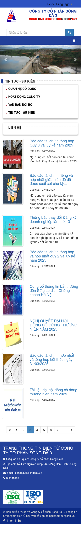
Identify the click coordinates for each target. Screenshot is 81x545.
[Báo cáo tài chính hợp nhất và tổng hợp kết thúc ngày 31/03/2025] (12, 368)
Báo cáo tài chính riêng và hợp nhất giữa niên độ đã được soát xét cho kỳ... (51, 179)
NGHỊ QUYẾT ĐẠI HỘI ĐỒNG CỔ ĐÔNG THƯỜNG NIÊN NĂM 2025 (53, 325)
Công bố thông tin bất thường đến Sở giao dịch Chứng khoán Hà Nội (54, 290)
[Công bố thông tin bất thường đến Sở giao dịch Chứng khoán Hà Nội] (12, 299)
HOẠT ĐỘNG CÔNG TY (24, 96)
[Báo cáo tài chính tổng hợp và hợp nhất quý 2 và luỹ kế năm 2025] (12, 265)
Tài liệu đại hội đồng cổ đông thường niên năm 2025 (53, 391)
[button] (6, 59)
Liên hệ (15, 127)
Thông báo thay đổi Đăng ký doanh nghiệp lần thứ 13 (53, 219)
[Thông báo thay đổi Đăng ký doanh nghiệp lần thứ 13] (12, 230)
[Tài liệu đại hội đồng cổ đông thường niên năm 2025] (12, 403)
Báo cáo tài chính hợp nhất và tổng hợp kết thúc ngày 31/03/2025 (52, 359)
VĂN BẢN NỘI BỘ (20, 104)
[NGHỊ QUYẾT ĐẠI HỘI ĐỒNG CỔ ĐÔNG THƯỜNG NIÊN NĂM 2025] (12, 334)
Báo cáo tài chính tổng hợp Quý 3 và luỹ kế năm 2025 (52, 143)
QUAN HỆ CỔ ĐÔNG (22, 89)
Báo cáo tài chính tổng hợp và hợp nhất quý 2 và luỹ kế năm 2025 (52, 256)
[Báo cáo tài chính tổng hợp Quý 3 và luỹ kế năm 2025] (12, 154)
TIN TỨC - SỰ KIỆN (20, 81)
